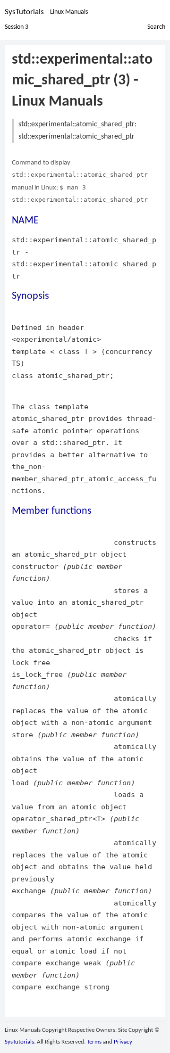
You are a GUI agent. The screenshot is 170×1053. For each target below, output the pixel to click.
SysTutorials (24, 12)
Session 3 (16, 27)
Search (156, 27)
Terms (94, 1042)
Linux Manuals (69, 12)
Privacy (123, 1042)
